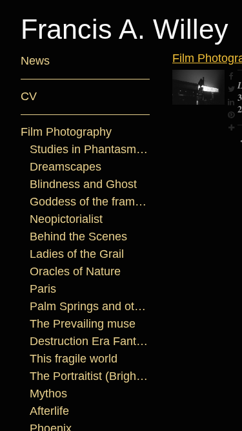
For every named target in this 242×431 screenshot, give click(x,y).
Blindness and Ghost (83, 184)
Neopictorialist (66, 219)
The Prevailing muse (83, 323)
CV (29, 96)
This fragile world (73, 358)
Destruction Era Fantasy (90, 341)
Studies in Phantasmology (90, 149)
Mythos (48, 393)
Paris (43, 288)
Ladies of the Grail (77, 253)
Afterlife (49, 411)
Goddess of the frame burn (90, 201)
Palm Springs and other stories (90, 306)
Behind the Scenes (78, 236)
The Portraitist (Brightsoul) (90, 376)
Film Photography (66, 131)
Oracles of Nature (75, 271)
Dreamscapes (65, 166)
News (35, 60)
